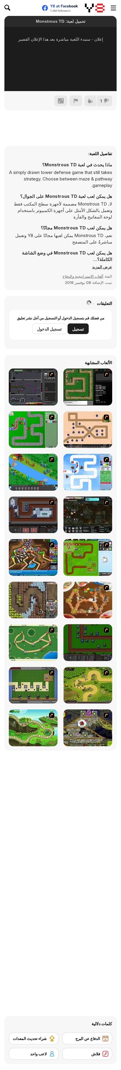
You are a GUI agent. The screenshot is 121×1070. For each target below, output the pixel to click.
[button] (102, 267)
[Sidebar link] (113, 8)
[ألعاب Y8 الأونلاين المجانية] (95, 8)
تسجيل (78, 328)
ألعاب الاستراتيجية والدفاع (83, 276)
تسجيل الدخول (49, 328)
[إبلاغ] (75, 101)
